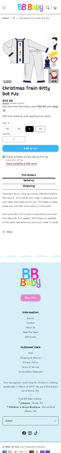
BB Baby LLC (18, 446)
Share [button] (10, 231)
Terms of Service (30, 367)
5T (21, 129)
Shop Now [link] (30, 297)
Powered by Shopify (35, 446)
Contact (30, 322)
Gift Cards (30, 336)
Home (5, 18)
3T (9, 129)
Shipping (5, 103)
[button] (4, 7)
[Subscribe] (55, 421)
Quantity (6, 133)
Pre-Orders (29, 175)
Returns (29, 180)
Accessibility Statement (31, 371)
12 (40, 129)
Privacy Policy (30, 362)
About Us (30, 327)
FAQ (30, 353)
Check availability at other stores (21, 163)
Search (30, 318)
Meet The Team (30, 332)
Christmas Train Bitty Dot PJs (34, 18)
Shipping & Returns (30, 357)
